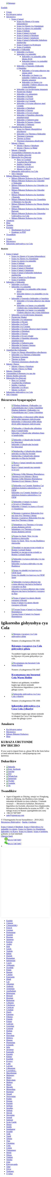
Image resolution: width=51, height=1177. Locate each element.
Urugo (9, 12)
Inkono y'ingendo (19, 150)
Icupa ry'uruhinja (24, 47)
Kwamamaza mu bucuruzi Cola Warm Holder (26, 676)
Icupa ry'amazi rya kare (26, 33)
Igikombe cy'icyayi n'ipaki (27, 113)
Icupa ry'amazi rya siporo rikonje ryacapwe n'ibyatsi (25, 604)
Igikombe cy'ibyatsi (25, 96)
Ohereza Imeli (7, 836)
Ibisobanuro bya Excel (21, 230)
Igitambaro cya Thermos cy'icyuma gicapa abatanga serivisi (26, 530)
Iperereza (5, 756)
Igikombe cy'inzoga (25, 110)
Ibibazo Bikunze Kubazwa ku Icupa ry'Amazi (30, 178)
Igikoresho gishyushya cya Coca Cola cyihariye (26, 707)
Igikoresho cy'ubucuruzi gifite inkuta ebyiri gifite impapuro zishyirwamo (27, 422)
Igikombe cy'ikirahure (26, 108)
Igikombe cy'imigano (25, 124)
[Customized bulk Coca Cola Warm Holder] (28, 696)
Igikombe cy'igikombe (21, 49)
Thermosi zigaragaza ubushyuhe (30, 141)
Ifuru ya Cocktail (24, 159)
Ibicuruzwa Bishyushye (11, 822)
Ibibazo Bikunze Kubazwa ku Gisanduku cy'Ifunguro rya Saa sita (29, 200)
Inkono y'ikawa (18, 143)
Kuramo (9, 227)
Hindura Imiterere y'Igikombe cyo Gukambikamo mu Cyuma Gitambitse (27, 411)
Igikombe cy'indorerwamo (27, 120)
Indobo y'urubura (24, 164)
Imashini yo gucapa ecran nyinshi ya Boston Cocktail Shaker (27, 553)
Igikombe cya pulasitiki (26, 54)
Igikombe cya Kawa (25, 52)
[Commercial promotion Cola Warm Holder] (28, 665)
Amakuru (10, 220)
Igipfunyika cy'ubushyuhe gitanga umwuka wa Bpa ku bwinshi (25, 457)
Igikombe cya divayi (25, 167)
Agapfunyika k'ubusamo (22, 127)
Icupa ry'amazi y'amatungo (28, 38)
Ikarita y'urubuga (29, 822)
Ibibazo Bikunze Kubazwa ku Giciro (27, 218)
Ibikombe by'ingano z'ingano (29, 122)
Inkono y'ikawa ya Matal (27, 148)
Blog (8, 223)
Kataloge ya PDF (19, 232)
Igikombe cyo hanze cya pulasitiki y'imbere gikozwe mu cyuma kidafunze (35, 84)
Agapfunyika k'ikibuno (26, 162)
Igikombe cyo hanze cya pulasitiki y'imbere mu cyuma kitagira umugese (34, 77)
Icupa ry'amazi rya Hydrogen (29, 45)
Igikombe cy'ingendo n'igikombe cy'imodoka (30, 298)
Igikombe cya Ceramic (26, 101)
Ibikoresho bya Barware (21, 157)
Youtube (9, 225)
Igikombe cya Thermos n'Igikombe (31, 134)
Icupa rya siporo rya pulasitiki (29, 28)
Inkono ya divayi (24, 169)
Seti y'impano (17, 174)
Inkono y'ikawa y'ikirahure (28, 145)
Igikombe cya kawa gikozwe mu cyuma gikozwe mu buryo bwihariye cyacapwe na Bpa (28, 591)
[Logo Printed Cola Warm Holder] (28, 636)
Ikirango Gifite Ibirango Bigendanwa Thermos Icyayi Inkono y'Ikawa (27, 480)
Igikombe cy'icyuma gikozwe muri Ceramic (30, 329)
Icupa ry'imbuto (23, 31)
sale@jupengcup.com (15, 815)
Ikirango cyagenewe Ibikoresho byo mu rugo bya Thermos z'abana (28, 519)
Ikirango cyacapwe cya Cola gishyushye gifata (27, 647)
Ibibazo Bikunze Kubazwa (17, 176)
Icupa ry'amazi (18, 19)
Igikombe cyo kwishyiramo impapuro (32, 89)
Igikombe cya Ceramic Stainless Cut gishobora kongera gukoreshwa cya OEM (26, 494)
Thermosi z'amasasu (25, 136)
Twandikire (11, 234)
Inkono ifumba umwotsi (21, 155)
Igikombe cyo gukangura (27, 94)
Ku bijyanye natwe (14, 14)
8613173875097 (14, 840)
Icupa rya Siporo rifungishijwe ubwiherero (29, 352)
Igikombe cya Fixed (25, 99)
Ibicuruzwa (11, 241)
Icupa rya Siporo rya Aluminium (30, 26)
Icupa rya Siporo (26, 831)
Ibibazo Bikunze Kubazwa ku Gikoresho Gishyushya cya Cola (28, 214)
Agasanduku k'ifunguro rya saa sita (26, 152)
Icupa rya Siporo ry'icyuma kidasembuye (28, 256)
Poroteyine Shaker (24, 92)
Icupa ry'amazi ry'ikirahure (28, 35)
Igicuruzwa (11, 17)
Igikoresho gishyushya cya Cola (25, 171)
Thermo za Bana (23, 138)
